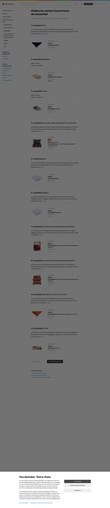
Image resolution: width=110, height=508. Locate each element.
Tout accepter (77, 481)
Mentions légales (23, 503)
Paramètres (77, 490)
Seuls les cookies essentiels (77, 485)
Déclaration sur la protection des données (41, 503)
